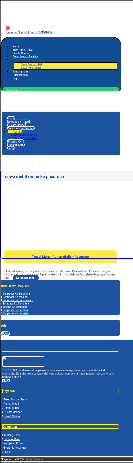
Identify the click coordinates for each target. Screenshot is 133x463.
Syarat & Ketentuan (15, 447)
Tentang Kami (12, 435)
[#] (3, 380)
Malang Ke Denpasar (15, 306)
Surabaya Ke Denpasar (16, 303)
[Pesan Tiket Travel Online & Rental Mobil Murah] (30, 19)
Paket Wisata (12, 416)
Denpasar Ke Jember (15, 310)
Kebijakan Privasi (14, 443)
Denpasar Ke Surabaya (16, 293)
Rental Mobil (11, 403)
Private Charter (13, 412)
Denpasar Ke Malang (15, 297)
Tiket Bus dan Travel (16, 399)
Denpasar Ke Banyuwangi (17, 300)
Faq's (7, 451)
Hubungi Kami (12, 439)
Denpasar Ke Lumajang (16, 313)
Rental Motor (11, 407)
